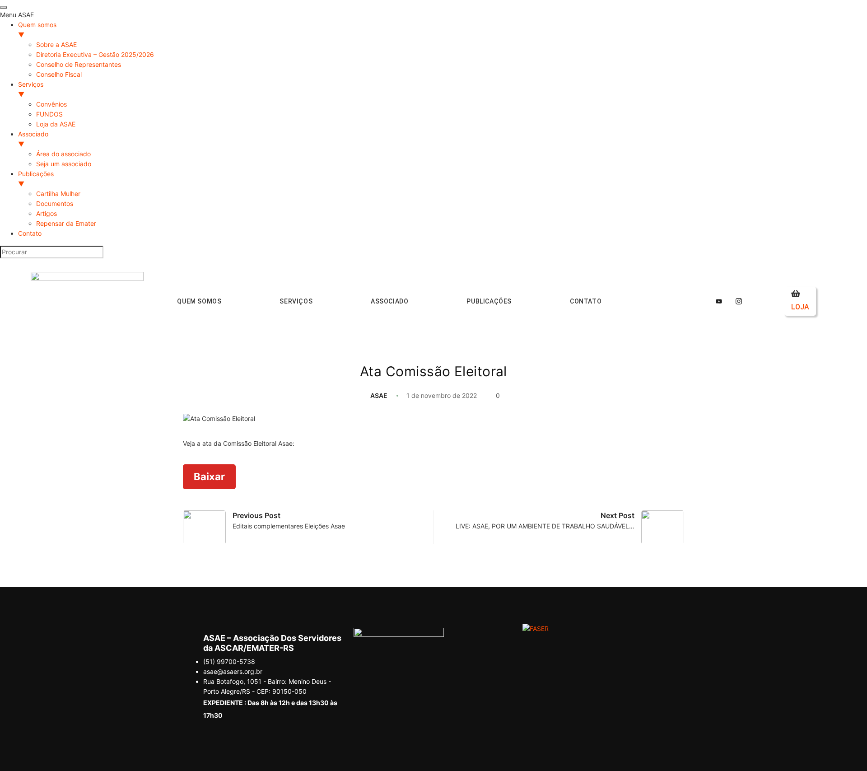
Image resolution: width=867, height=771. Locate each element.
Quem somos (199, 301)
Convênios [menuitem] (51, 104)
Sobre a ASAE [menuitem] (56, 44)
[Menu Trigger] (3, 7)
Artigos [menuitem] (46, 213)
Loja (800, 307)
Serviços (296, 301)
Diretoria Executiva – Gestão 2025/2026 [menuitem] (95, 54)
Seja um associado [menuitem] (63, 164)
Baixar (209, 476)
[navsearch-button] (653, 300)
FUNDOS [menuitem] (49, 114)
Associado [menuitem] (33, 139)
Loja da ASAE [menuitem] (55, 124)
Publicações (489, 301)
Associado (389, 301)
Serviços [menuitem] (30, 89)
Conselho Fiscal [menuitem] (59, 74)
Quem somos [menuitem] (37, 29)
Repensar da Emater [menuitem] (66, 223)
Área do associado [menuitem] (63, 154)
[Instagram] (739, 301)
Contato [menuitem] (30, 233)
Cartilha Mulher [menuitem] (58, 193)
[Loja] (795, 293)
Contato (585, 301)
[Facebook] (699, 301)
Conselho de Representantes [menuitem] (78, 64)
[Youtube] (719, 301)
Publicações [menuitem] (36, 178)
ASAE (378, 395)
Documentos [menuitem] (54, 203)
